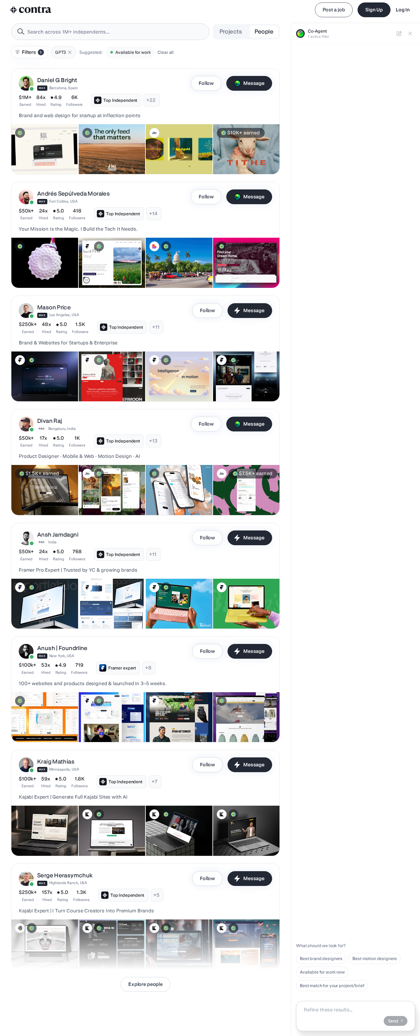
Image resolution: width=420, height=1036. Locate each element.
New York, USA (61, 656)
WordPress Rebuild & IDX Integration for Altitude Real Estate (242, 266)
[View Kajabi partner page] (87, 814)
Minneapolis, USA (64, 769)
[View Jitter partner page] (154, 133)
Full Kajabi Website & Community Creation (103, 950)
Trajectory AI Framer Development (169, 382)
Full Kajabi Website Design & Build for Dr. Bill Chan (178, 950)
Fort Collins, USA (63, 201)
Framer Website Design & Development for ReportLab (42, 610)
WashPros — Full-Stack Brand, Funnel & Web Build (175, 723)
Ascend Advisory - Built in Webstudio (40, 837)
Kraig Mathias (55, 761)
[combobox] (110, 31)
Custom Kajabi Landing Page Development (111, 837)
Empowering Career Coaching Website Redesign (111, 269)
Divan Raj (49, 421)
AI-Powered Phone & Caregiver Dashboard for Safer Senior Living (39, 720)
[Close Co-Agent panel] (410, 33)
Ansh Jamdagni (57, 534)
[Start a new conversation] (399, 33)
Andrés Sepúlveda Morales (73, 193)
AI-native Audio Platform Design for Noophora (241, 496)
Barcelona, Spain (63, 88)
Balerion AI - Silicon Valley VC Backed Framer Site (246, 382)
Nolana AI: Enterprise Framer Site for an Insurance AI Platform (42, 379)
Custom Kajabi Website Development (172, 837)
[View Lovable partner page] (154, 246)
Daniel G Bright (57, 80)
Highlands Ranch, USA (68, 883)
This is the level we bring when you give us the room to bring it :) (111, 607)
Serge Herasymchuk (65, 875)
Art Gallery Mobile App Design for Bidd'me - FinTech (110, 496)
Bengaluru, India (62, 429)
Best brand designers (321, 958)
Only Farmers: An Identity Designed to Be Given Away (110, 155)
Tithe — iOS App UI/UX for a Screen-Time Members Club (244, 155)
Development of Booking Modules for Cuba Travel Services (173, 266)
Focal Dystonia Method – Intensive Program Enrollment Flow (240, 947)
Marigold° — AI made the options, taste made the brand (172, 152)
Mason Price (54, 307)
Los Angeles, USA (64, 315)
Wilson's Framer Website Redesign (167, 610)
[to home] (31, 10)
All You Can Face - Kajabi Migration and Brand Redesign (36, 947)
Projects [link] (231, 31)
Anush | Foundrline (62, 648)
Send (393, 1020)
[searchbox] (115, 31)
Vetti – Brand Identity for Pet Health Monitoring (42, 155)
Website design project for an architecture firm (44, 496)
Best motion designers (374, 958)
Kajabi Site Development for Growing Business (244, 837)
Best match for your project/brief (332, 985)
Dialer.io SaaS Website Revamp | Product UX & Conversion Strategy (105, 720)
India (52, 542)
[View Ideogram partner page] (20, 928)
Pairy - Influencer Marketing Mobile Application (176, 496)
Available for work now (322, 972)
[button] (69, 52)
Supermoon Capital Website (110, 385)
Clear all (165, 52)
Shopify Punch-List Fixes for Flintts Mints (43, 269)
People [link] (264, 31)
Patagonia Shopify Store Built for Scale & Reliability (246, 723)
